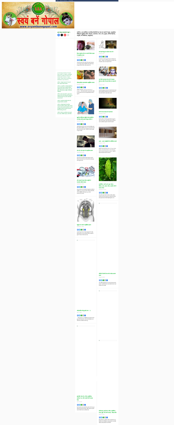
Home (57, 0)
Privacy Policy (71, 0)
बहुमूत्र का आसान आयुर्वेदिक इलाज (84, 224)
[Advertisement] (64, 54)
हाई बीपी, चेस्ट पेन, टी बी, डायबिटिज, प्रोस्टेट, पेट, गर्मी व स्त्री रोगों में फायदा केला (85, 398)
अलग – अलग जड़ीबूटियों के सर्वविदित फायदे (108, 141)
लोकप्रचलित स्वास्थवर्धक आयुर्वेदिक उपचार (85, 82)
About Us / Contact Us (63, 0)
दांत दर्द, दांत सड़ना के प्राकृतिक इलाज (85, 150)
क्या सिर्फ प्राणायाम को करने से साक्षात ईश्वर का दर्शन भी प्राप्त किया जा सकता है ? (107, 81)
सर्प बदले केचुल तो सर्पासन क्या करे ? (106, 51)
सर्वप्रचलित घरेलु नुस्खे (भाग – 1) (84, 310)
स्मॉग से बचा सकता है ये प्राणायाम (106, 111)
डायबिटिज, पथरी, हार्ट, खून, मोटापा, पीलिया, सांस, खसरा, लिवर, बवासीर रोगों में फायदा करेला (107, 186)
